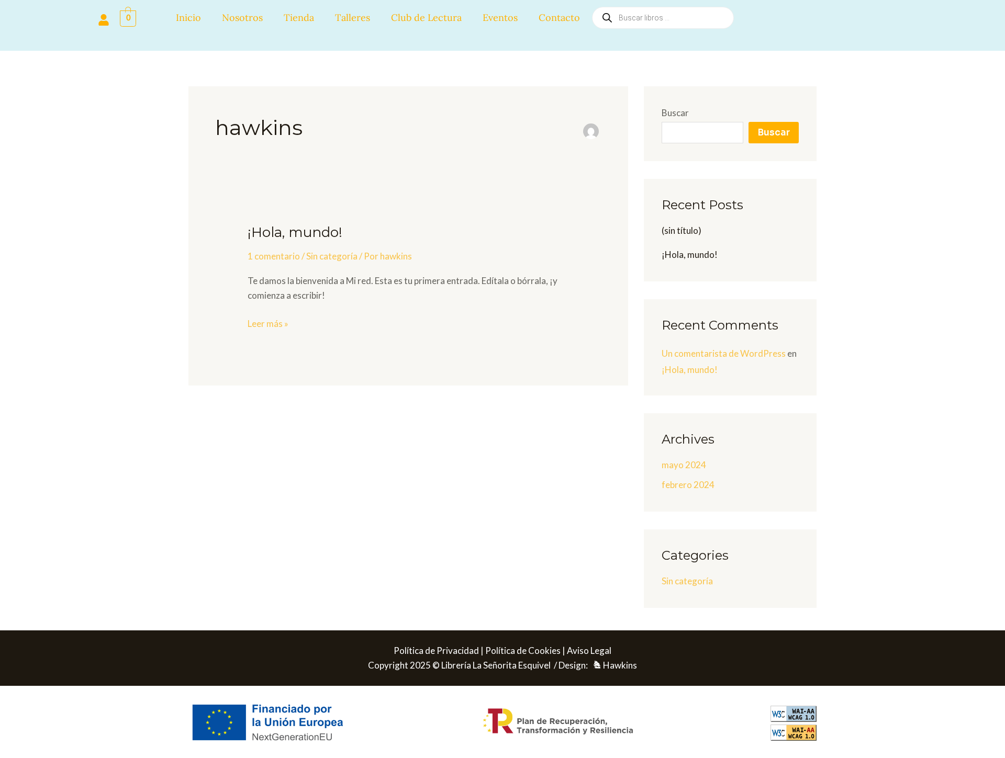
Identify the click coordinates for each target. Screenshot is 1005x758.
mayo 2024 (684, 464)
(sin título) (681, 230)
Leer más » (268, 322)
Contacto (559, 18)
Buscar (675, 112)
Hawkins (620, 665)
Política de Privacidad (436, 650)
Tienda (299, 18)
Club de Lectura (426, 18)
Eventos (500, 18)
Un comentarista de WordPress (724, 353)
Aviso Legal (589, 650)
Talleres (352, 18)
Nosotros (242, 18)
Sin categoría (332, 256)
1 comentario (274, 256)
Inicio (188, 18)
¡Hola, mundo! (295, 232)
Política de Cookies (523, 650)
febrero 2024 (688, 484)
